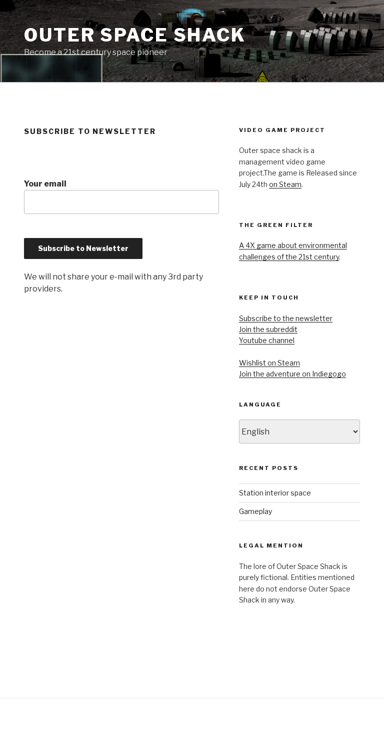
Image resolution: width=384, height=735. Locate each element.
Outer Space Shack (135, 35)
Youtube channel (266, 340)
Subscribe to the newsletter (285, 318)
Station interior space (275, 492)
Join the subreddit (268, 329)
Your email (45, 183)
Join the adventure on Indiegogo (292, 374)
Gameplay (255, 511)
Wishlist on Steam (269, 362)
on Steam (285, 184)
